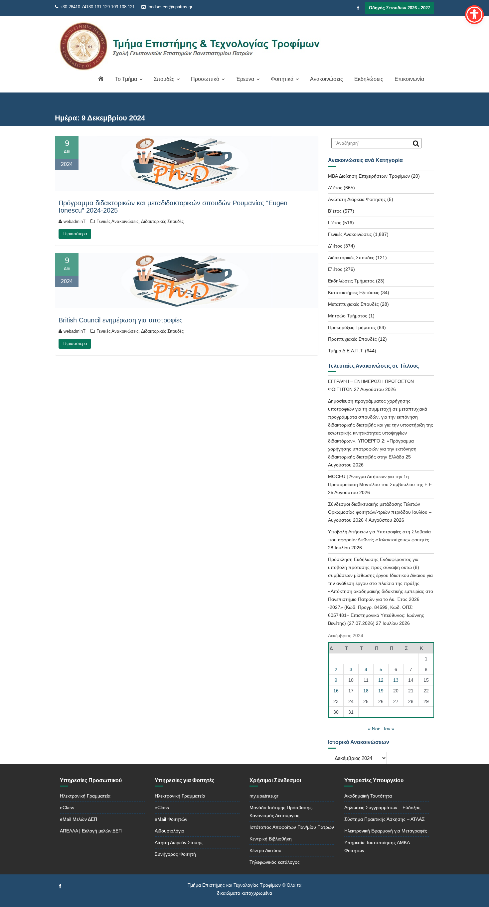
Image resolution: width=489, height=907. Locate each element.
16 (336, 690)
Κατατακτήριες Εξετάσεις (353, 292)
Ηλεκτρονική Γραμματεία (85, 796)
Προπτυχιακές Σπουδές (352, 339)
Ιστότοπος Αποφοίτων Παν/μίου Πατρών (291, 827)
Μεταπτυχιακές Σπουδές (353, 304)
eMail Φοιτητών (171, 819)
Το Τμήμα (126, 79)
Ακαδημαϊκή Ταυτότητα (368, 796)
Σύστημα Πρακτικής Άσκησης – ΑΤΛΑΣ (384, 819)
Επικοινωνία (409, 79)
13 (396, 680)
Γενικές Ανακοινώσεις (117, 221)
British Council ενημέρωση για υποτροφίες (121, 320)
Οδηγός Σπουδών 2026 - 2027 (399, 7)
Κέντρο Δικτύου (265, 850)
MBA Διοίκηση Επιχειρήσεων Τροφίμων (369, 176)
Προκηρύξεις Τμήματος (352, 327)
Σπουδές (164, 79)
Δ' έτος (335, 246)
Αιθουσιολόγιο (169, 830)
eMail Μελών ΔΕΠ (78, 819)
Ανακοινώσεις (326, 79)
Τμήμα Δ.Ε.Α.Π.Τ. (346, 350)
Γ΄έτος (334, 222)
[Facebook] (358, 8)
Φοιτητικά (282, 79)
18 (366, 690)
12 (381, 680)
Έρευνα (245, 79)
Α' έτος (335, 187)
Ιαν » (389, 728)
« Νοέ (374, 728)
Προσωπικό (205, 79)
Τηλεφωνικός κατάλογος (274, 862)
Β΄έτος (335, 211)
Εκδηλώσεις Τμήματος (351, 280)
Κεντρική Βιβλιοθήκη (270, 838)
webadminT (74, 221)
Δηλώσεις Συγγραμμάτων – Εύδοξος (382, 807)
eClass (67, 807)
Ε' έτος (335, 269)
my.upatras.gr (263, 796)
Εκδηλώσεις (368, 79)
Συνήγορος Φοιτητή (175, 854)
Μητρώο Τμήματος (347, 315)
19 (381, 690)
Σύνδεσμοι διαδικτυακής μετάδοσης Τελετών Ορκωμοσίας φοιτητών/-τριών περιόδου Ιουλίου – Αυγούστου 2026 (379, 512)
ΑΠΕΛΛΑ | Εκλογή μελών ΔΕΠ (91, 830)
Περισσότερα (75, 233)
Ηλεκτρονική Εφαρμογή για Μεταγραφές (385, 830)
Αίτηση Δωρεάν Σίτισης (179, 842)
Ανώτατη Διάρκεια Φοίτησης (357, 199)
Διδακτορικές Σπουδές (162, 221)
